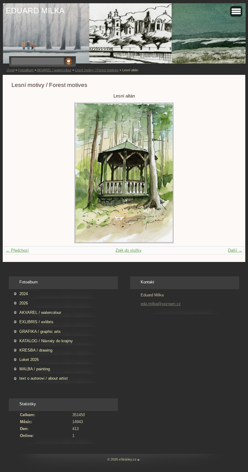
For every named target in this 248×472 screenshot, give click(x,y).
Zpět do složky (129, 250)
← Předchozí (17, 250)
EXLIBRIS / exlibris (36, 322)
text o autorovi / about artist (43, 378)
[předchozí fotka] (21, 173)
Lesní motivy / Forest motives (97, 70)
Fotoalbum (26, 70)
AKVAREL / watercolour (54, 70)
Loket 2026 (29, 359)
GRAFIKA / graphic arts (40, 331)
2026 (23, 303)
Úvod (11, 70)
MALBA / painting (34, 369)
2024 (23, 294)
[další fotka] (226, 173)
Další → (235, 250)
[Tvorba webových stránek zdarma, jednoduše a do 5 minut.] (138, 459)
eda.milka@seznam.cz (161, 303)
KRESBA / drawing (35, 350)
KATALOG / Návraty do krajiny (46, 341)
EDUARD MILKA (35, 10)
